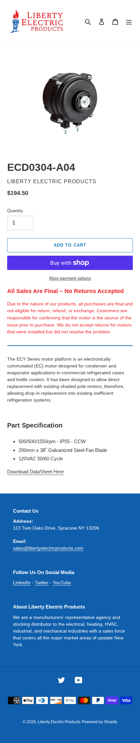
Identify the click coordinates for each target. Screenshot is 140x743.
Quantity (15, 210)
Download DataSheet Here (35, 471)
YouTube (62, 582)
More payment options (70, 278)
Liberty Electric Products (59, 722)
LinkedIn (22, 582)
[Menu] (129, 22)
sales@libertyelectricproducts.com (48, 548)
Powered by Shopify (99, 722)
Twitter (42, 582)
